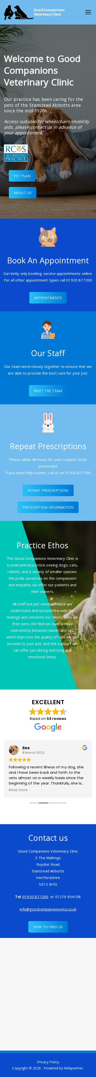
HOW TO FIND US (48, 927)
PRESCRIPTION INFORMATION (48, 507)
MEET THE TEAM (48, 390)
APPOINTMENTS (48, 297)
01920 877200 (35, 896)
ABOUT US (23, 192)
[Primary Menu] (88, 13)
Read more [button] (18, 790)
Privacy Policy (48, 1062)
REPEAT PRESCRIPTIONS (48, 490)
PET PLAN (22, 176)
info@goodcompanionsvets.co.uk (48, 909)
